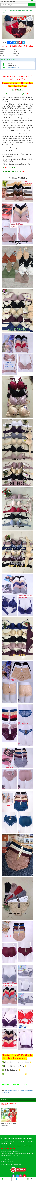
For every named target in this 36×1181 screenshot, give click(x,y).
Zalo (19, 1179)
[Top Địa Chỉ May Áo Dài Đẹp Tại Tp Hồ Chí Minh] (9, 1115)
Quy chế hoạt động (8, 1161)
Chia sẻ (4, 42)
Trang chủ (4, 10)
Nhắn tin (31, 1179)
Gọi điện (6, 1179)
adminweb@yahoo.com (13, 67)
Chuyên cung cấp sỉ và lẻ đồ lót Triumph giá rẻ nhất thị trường (19, 1090)
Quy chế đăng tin (7, 1159)
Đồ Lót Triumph (5, 1092)
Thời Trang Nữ (10, 10)
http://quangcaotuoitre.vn (14, 1151)
